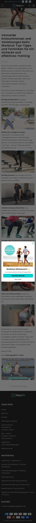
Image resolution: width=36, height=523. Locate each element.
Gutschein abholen (18, 276)
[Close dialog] (33, 243)
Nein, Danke (18, 279)
